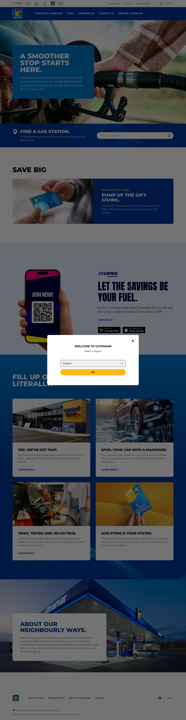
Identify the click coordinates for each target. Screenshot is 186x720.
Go (93, 372)
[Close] (132, 341)
